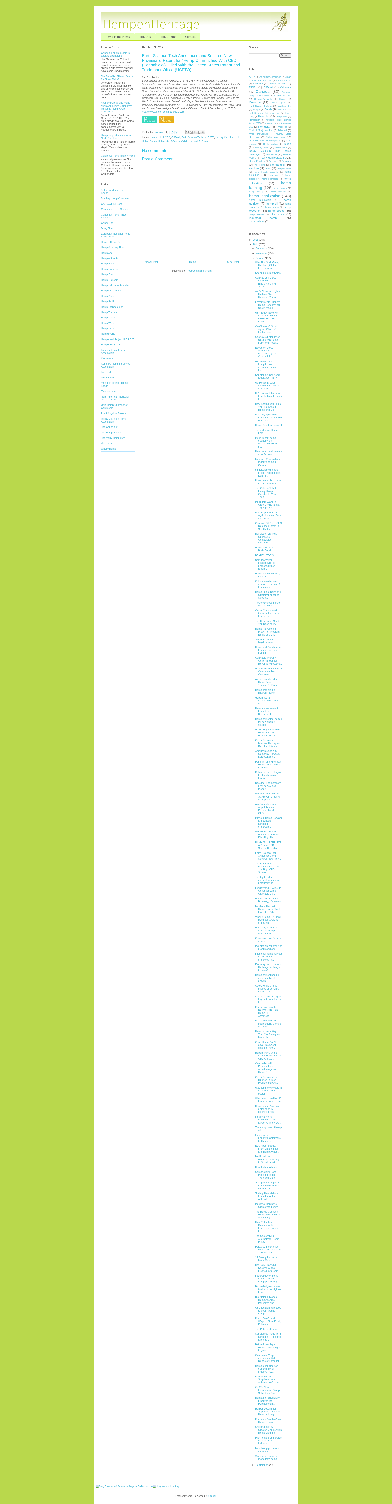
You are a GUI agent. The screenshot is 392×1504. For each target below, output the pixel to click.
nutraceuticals (257, 221)
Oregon (287, 144)
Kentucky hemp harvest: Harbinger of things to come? (268, 967)
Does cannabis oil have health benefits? (268, 482)
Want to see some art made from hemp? (266, 1457)
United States (149, 141)
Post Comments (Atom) (199, 270)
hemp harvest (280, 188)
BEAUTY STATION (265, 555)
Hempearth (254, 120)
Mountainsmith (109, 391)
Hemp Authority (109, 258)
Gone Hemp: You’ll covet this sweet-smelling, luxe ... (266, 1045)
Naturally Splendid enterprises (265, 140)
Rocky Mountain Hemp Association (113, 420)
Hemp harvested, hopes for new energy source (268, 722)
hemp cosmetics (270, 179)
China (282, 99)
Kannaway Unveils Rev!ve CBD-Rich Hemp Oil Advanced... (266, 1011)
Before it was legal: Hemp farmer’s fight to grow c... (267, 1347)
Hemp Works (108, 323)
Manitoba (282, 127)
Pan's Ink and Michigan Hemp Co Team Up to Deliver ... (268, 764)
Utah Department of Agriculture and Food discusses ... (268, 515)
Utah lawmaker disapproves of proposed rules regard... (265, 564)
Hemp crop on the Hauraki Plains (265, 691)
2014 (256, 244)
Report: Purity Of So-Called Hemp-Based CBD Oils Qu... (268, 1055)
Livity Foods (107, 377)
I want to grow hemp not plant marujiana (268, 947)
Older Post (233, 262)
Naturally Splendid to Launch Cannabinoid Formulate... (268, 417)
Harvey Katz (222, 137)
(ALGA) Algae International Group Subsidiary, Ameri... (267, 1390)
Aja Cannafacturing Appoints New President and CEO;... (266, 808)
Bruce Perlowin (278, 83)
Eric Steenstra (284, 106)
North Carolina (270, 144)
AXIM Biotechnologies (270, 77)
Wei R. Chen (201, 141)
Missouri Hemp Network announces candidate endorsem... (268, 822)
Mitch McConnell (258, 134)
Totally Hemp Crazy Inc (273, 157)
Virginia (286, 161)
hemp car (273, 175)
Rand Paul (280, 147)
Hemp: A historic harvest (268, 425)
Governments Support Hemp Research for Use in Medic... (267, 305)
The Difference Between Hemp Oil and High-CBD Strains (267, 868)
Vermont (274, 161)
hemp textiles (256, 214)
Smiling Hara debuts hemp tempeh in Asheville (266, 1196)
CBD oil (176, 137)
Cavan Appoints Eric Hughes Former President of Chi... (266, 1080)
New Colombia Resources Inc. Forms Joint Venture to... (267, 1227)
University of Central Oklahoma (175, 141)
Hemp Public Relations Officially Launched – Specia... (268, 595)
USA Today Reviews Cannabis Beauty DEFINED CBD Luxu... (266, 317)
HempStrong (108, 333)
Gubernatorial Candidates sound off (267, 700)
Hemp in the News (117, 37)
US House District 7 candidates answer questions (267, 385)
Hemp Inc (263, 116)
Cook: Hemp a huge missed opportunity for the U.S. (267, 988)
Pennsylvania (261, 147)
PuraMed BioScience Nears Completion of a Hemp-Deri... (268, 1249)
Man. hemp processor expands (267, 1450)
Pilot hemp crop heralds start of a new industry (268, 1440)
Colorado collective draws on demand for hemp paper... (268, 584)
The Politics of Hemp (266, 1329)
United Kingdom (257, 161)
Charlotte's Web (263, 99)
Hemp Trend (108, 317)
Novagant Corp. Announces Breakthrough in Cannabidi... (265, 352)
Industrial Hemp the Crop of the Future (266, 1205)
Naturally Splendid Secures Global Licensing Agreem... (267, 1268)
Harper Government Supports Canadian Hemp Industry (267, 1411)
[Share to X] (195, 132)
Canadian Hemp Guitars (114, 209)
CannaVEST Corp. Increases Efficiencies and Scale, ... (265, 282)
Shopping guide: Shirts (268, 273)
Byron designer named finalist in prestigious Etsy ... (268, 1289)
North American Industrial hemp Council (115, 398)
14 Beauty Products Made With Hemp (266, 1259)
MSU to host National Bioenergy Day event (268, 900)
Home (192, 262)
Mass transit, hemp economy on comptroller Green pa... (266, 442)
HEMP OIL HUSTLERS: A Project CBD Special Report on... (268, 845)
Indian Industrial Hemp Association (113, 351)
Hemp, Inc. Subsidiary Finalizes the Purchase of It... (267, 1400)
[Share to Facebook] (199, 132)
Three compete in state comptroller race (268, 604)
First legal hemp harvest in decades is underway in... (268, 956)
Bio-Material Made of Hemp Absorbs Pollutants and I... (266, 1300)
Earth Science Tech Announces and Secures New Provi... (268, 856)
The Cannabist (109, 427)
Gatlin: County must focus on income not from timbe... (268, 613)
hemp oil (235, 137)
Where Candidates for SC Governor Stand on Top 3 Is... (267, 796)
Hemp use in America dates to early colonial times (267, 1109)
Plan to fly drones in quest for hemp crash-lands (266, 930)
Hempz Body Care (111, 344)
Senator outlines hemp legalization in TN (267, 376)
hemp (268, 168)
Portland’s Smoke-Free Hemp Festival (268, 1421)
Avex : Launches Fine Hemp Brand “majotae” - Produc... (268, 682)
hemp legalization (264, 196)
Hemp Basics (108, 263)
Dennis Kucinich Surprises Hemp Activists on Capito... (268, 1379)
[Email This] (187, 132)
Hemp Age (107, 253)
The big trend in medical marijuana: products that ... (267, 880)
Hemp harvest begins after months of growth (267, 978)
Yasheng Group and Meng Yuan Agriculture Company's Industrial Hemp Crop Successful (116, 107)
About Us (145, 37)
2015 (256, 239)
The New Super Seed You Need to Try (267, 622)
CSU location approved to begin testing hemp (268, 1310)
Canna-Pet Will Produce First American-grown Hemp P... (266, 1068)
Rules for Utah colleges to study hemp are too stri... (268, 775)
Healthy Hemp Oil (111, 242)
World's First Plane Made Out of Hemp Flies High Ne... (267, 834)
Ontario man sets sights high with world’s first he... (268, 999)
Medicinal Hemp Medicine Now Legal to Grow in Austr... (268, 1159)
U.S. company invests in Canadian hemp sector (268, 1090)
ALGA (252, 77)
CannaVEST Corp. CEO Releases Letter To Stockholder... (268, 526)
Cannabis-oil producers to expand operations (115, 54)
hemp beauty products (266, 172)
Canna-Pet (107, 223)
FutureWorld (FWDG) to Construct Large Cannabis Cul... (268, 890)
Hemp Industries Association (117, 285)
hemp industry (278, 192)
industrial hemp (263, 217)
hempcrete (278, 214)
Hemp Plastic (108, 296)
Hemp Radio (108, 301)
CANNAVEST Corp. (112, 203)
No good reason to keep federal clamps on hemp (268, 1023)
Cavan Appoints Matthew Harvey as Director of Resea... (267, 743)
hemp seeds (276, 210)
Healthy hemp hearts (266, 1167)
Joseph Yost (271, 123)
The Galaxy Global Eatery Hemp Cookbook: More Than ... (266, 492)
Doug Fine (107, 228)
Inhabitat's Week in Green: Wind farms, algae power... (267, 505)
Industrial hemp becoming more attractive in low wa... (268, 1119)
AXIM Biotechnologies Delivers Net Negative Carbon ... (267, 294)
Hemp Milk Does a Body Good (265, 549)
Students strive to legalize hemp (264, 641)
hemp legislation (260, 200)
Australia (258, 83)
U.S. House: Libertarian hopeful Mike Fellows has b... (268, 396)
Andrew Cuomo (283, 80)
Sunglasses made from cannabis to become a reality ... (268, 1336)
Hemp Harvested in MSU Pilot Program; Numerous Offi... (267, 631)
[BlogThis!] (191, 132)
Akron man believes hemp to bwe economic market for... (266, 365)
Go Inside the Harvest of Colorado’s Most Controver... (268, 671)
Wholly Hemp (108, 448)
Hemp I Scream (109, 280)
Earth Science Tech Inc (194, 137)
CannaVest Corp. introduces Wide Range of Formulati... (268, 1358)
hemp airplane (284, 168)
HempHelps (107, 328)
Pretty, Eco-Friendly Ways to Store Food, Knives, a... (268, 1321)
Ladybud (106, 372)
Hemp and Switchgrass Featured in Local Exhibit (268, 650)
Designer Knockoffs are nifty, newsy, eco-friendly (268, 786)
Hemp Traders (109, 312)
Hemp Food (107, 274)
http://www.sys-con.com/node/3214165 (163, 111)
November (262, 253)
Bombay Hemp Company (115, 198)
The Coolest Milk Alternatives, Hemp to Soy (267, 1239)
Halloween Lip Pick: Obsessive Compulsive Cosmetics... (266, 538)
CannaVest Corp (282, 95)
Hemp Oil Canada (111, 290)
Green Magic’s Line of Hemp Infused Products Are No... (267, 732)
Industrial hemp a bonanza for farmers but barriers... (268, 1138)
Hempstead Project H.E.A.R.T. (117, 339)
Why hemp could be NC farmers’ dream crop (268, 1100)
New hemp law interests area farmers (268, 453)
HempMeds (281, 116)
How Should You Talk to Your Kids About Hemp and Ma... (268, 407)
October (260, 258)
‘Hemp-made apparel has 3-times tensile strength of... (267, 1185)
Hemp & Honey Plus (112, 247)
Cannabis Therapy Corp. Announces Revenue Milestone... (268, 660)
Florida (268, 109)
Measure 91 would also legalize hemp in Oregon (268, 462)
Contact (190, 37)
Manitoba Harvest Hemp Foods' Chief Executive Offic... (267, 909)
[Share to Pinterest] (203, 132)
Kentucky (264, 126)
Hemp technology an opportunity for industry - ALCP (266, 1369)
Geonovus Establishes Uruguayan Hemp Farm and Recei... (267, 340)
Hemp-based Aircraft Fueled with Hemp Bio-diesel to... (266, 711)
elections (254, 168)
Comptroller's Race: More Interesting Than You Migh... (266, 1175)
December (262, 248)
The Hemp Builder (111, 432)
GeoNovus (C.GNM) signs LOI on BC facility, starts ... (266, 329)
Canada (263, 91)
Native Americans (275, 137)
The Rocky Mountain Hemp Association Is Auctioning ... (268, 1214)
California (285, 87)
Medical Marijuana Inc (260, 130)
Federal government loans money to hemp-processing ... (267, 1278)
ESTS (211, 137)
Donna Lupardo (279, 103)
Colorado (255, 102)
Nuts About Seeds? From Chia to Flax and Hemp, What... (267, 1148)
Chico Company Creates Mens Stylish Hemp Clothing (268, 1429)
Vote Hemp (107, 443)
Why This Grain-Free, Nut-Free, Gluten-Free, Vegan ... (267, 265)
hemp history (256, 192)
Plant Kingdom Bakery (113, 413)
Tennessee (271, 154)
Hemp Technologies (112, 307)
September (262, 1465)
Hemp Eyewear (109, 269)
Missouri (282, 130)
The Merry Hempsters (113, 437)
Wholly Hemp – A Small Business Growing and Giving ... (268, 920)
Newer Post (151, 262)
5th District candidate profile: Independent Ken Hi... (268, 472)
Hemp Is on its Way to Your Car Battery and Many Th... (268, 1034)
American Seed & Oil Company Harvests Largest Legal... (267, 754)
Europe (256, 109)
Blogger (211, 1496)
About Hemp (168, 37)
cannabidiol (157, 137)
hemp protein (271, 207)
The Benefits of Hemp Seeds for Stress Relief (117, 78)
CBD (167, 137)
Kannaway (107, 358)
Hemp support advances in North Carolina (116, 137)
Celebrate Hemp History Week (118, 155)
